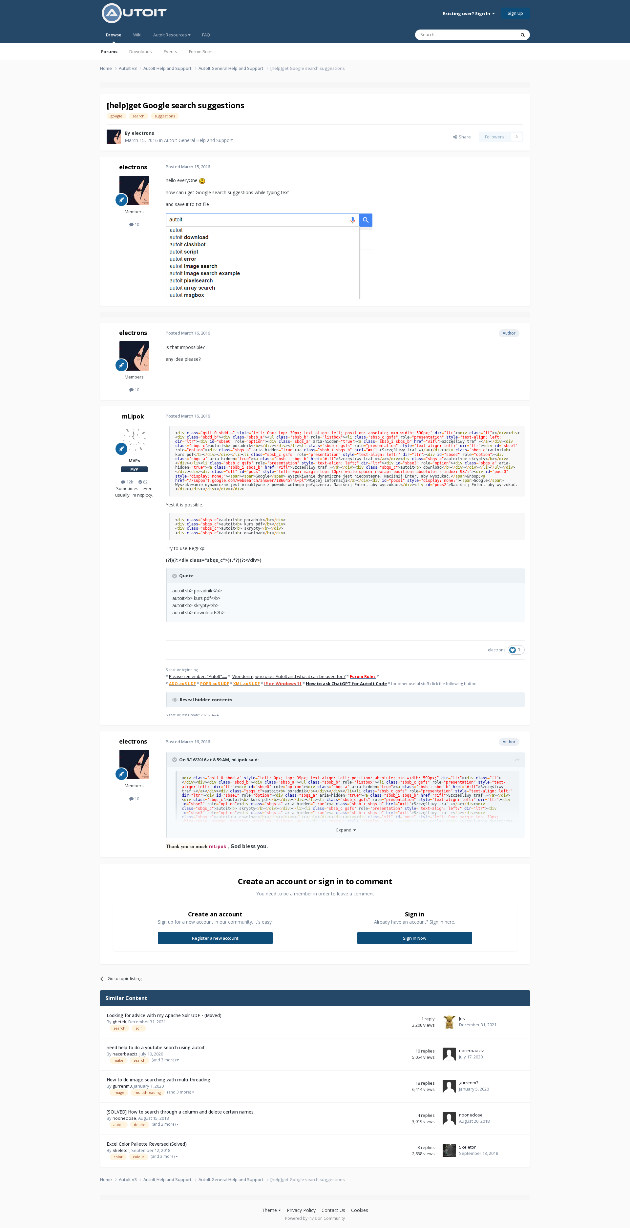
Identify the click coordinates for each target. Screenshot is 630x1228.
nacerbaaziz (125, 1054)
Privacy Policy (301, 1210)
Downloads (140, 51)
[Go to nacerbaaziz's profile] (449, 1054)
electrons (143, 133)
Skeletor (121, 1150)
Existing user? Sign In (467, 13)
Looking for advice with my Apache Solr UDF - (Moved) (164, 1015)
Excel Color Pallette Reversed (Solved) (147, 1144)
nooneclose (124, 1118)
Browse (113, 35)
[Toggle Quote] (175, 576)
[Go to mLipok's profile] (134, 439)
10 (136, 224)
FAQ (206, 35)
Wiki (137, 35)
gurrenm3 (122, 1086)
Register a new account (215, 938)
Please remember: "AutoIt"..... (198, 676)
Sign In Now (414, 938)
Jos (462, 1018)
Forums (109, 51)
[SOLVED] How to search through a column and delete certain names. (181, 1112)
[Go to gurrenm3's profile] (449, 1086)
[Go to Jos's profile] (449, 1022)
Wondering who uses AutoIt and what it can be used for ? (289, 676)
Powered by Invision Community (315, 1218)
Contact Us (333, 1210)
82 (145, 482)
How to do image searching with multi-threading (158, 1079)
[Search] (522, 35)
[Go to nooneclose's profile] (449, 1118)
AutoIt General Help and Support (198, 140)
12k (129, 482)
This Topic (497, 34)
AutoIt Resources (170, 35)
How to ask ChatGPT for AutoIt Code (346, 683)
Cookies (359, 1210)
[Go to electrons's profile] (114, 137)
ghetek (119, 1022)
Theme (270, 1210)
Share (464, 137)
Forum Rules (201, 51)
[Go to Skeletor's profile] (449, 1150)
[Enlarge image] (269, 255)
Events (170, 51)
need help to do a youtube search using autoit (156, 1047)
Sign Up (515, 13)
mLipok (133, 416)
